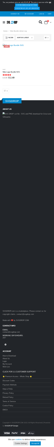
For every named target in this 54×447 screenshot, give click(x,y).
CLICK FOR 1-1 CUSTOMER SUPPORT (19, 372)
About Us (6, 358)
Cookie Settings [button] (21, 443)
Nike (4, 69)
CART (49, 14)
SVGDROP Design (11, 426)
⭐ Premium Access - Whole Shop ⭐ (17, 376)
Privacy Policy (8, 393)
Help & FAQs (8, 389)
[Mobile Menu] (5, 22)
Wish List (6, 367)
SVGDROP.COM (22, 320)
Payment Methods (10, 385)
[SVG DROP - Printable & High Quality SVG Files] (12, 22)
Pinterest (5, 344)
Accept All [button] (35, 443)
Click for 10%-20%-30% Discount (27, 8)
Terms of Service (9, 401)
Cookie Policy (8, 406)
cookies (18, 439)
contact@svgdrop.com (25, 314)
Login (5, 361)
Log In (41, 14)
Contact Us (15, 14)
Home (5, 31)
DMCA (5, 410)
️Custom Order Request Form (26, 5)
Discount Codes (9, 381)
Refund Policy (8, 397)
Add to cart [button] (21, 48)
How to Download (9, 356)
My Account (29, 14)
